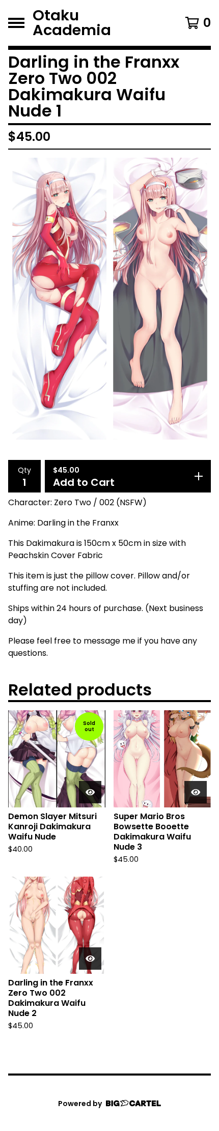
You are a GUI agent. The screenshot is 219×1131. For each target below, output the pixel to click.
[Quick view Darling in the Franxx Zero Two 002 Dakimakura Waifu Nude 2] (90, 958)
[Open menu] (16, 23)
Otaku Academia (72, 23)
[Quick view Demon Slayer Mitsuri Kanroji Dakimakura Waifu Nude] (90, 792)
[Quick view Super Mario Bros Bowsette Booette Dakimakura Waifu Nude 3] (195, 792)
